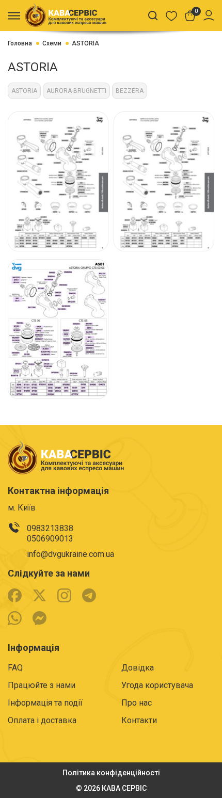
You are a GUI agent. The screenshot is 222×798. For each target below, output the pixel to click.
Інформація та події (45, 703)
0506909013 (50, 539)
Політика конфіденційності (111, 773)
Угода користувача (157, 685)
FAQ (15, 668)
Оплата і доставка (42, 720)
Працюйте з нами (41, 685)
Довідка (137, 668)
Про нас (136, 703)
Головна (20, 43)
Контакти (139, 720)
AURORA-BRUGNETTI (76, 90)
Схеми (51, 43)
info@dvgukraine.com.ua (70, 554)
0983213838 (50, 528)
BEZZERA (130, 90)
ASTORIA (85, 43)
